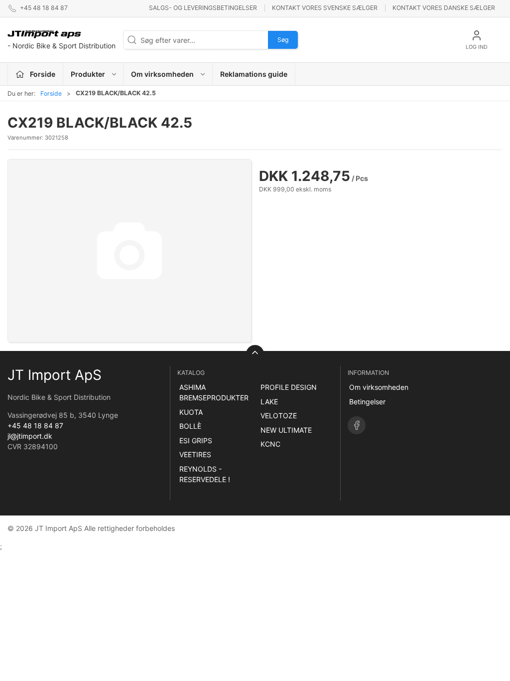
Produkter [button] (88, 74)
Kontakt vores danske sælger (443, 7)
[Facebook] (357, 425)
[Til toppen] (255, 354)
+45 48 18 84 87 (35, 425)
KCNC (270, 444)
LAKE (269, 401)
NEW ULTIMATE (286, 430)
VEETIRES (195, 454)
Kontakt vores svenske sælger (325, 7)
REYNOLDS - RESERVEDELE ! (204, 474)
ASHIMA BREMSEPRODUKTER (214, 392)
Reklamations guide (253, 74)
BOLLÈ (190, 426)
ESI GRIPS (195, 440)
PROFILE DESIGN (288, 387)
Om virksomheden (378, 387)
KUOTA (191, 412)
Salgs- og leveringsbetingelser (203, 7)
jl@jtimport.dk (29, 436)
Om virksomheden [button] (162, 74)
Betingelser (367, 401)
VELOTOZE (278, 415)
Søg (282, 39)
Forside (51, 93)
